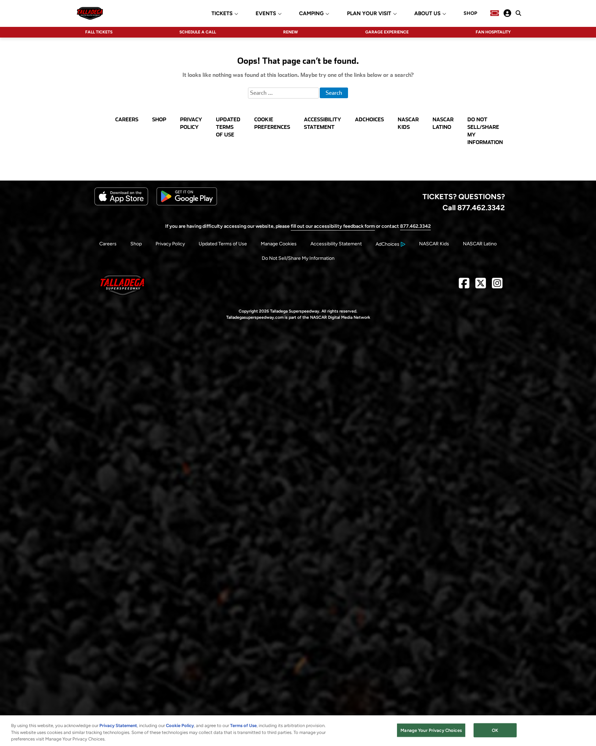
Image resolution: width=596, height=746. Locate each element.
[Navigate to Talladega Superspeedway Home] (90, 13)
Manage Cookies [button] (279, 244)
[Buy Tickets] (494, 13)
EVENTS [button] (266, 14)
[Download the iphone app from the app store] (121, 204)
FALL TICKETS (98, 32)
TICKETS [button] (221, 14)
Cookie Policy (180, 725)
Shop (136, 244)
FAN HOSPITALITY (493, 32)
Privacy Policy (170, 244)
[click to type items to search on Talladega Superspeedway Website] (518, 13)
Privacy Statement (118, 725)
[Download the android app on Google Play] (187, 204)
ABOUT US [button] (427, 14)
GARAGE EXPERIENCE (387, 32)
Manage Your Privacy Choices (431, 730)
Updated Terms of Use (223, 244)
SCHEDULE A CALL (197, 32)
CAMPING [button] (311, 14)
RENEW (290, 32)
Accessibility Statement (336, 244)
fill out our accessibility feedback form (333, 226)
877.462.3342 (415, 226)
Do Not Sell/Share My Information (298, 258)
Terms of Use (243, 725)
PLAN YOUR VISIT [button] (369, 14)
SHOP (470, 13)
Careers (108, 244)
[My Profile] (507, 13)
